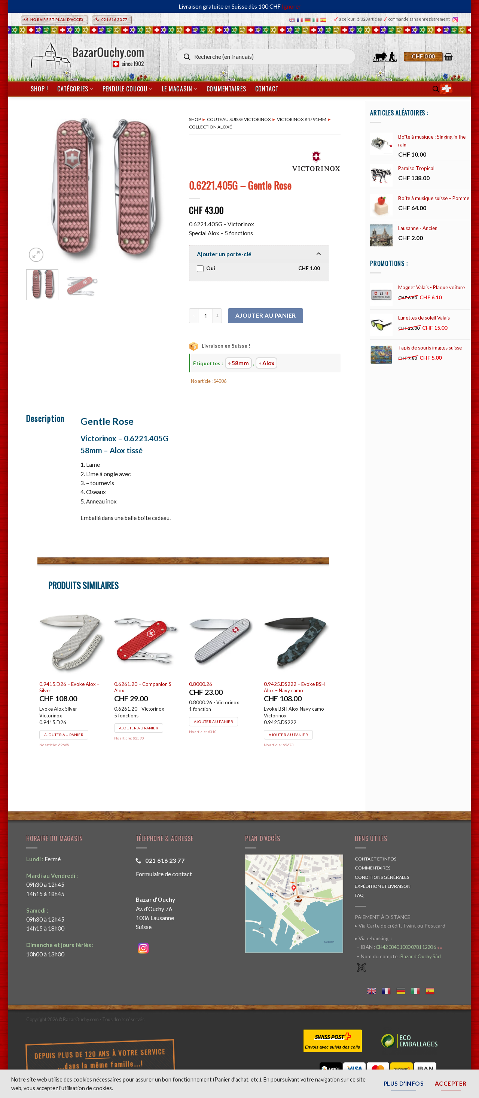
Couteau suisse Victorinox (239, 119)
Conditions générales (382, 877)
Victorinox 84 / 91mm (301, 119)
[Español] (324, 19)
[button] (428, 56)
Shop (195, 119)
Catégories (72, 88)
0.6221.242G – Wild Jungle (145, 684)
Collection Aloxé (210, 127)
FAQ (359, 895)
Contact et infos (375, 859)
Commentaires (226, 88)
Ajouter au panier (265, 315)
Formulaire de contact (164, 873)
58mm (240, 363)
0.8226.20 (52, 684)
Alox (268, 363)
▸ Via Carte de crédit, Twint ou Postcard (400, 926)
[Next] (165, 188)
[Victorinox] (316, 160)
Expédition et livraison (383, 886)
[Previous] (38, 188)
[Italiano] (316, 19)
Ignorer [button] (291, 6)
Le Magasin (177, 88)
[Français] (301, 19)
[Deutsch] (308, 19)
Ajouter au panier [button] (65, 721)
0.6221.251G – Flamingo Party (217, 687)
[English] (293, 19)
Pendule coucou (125, 88)
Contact (267, 88)
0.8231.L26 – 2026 (286, 684)
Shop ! (39, 88)
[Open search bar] (436, 89)
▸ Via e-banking (372, 938)
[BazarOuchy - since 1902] (86, 53)
